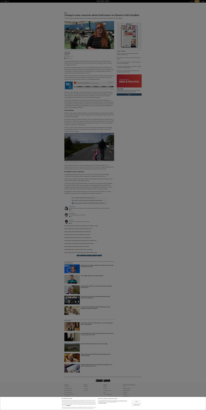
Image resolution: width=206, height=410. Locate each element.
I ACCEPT (136, 401)
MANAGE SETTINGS (136, 404)
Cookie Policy (68, 405)
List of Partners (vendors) (102, 403)
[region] (103, 403)
